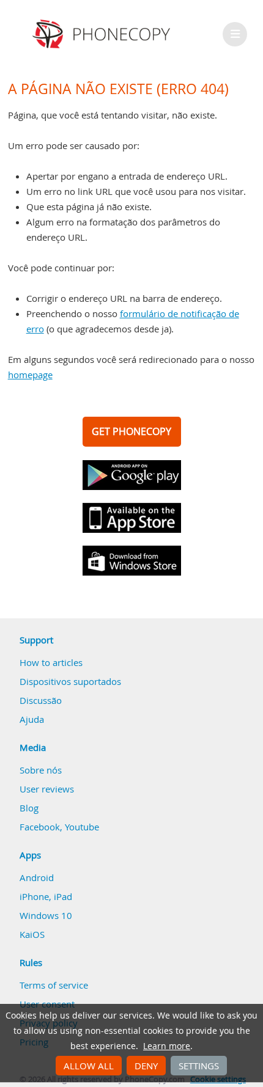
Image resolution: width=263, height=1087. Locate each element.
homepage (30, 374)
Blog (29, 808)
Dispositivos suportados (70, 681)
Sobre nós (41, 770)
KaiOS (32, 934)
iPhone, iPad (46, 896)
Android (37, 877)
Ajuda (32, 719)
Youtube (82, 827)
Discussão (41, 700)
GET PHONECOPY (131, 431)
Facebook (40, 827)
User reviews (47, 789)
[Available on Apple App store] (132, 518)
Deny (146, 1066)
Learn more (166, 1046)
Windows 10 (46, 915)
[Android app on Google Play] (132, 475)
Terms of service (54, 985)
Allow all (89, 1066)
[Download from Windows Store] (132, 561)
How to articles (51, 662)
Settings (199, 1066)
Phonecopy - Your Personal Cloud (103, 34)
